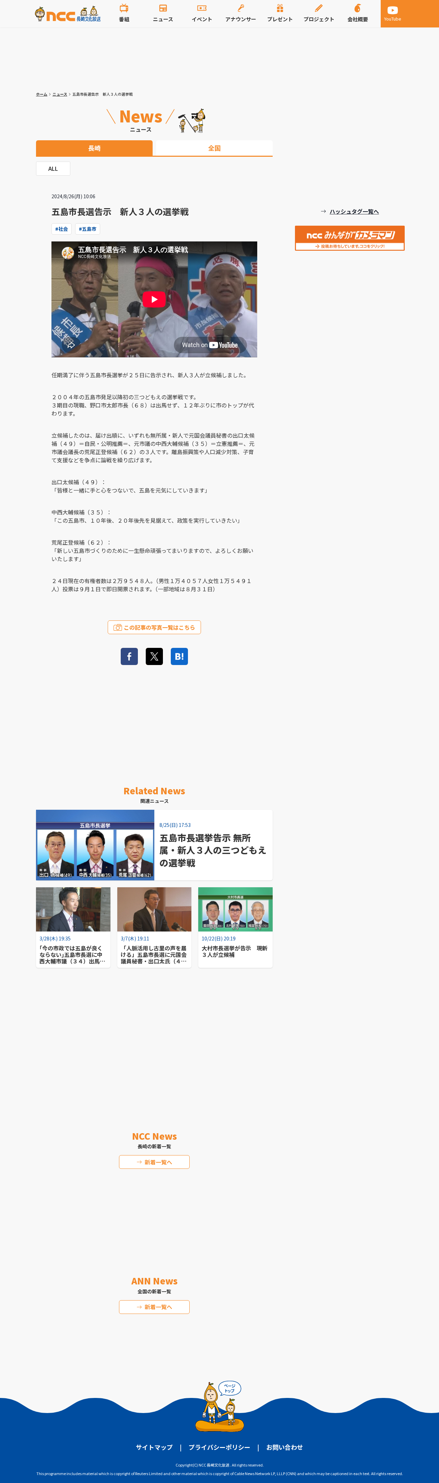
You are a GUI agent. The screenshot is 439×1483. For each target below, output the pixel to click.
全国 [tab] (214, 147)
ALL (53, 168)
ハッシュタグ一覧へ (354, 211)
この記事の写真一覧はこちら (159, 627)
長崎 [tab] (94, 147)
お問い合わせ (284, 1447)
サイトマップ (154, 1447)
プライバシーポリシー (219, 1447)
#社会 (61, 228)
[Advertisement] (154, 1049)
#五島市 (87, 228)
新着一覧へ (158, 1162)
